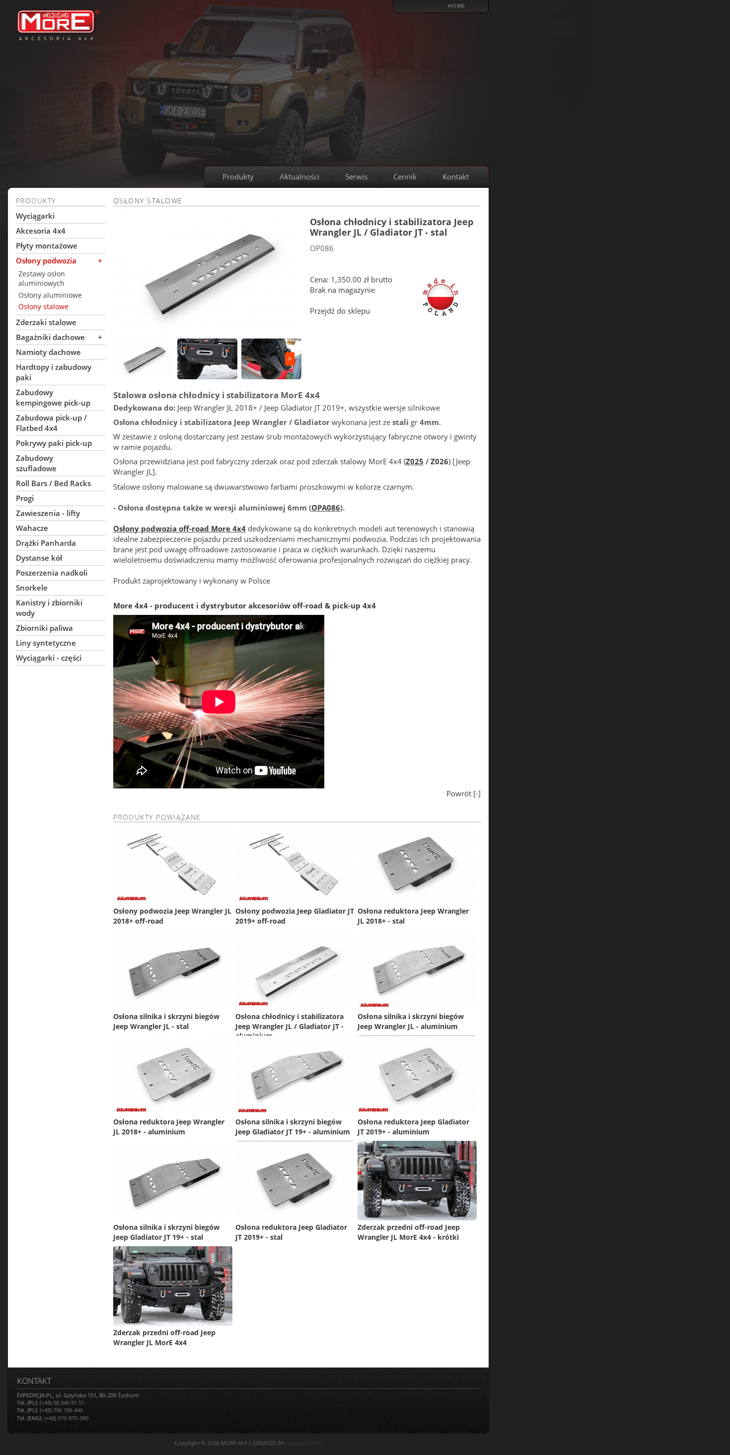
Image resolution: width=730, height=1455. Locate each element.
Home (457, 5)
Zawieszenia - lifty (48, 513)
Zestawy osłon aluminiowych (41, 278)
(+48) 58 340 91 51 (62, 1402)
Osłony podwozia (46, 260)
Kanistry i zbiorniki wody (49, 608)
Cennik (405, 176)
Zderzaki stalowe (46, 322)
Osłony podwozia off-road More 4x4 (179, 528)
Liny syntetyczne (46, 643)
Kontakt (455, 176)
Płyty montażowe (46, 246)
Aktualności (299, 176)
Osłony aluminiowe (50, 295)
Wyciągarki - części (48, 658)
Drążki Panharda (46, 543)
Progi (25, 498)
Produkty (238, 176)
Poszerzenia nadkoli (51, 573)
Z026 (439, 461)
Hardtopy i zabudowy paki (53, 372)
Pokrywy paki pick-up (54, 443)
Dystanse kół (39, 558)
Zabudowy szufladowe (36, 463)
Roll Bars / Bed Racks (53, 483)
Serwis (356, 176)
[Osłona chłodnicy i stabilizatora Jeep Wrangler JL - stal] (207, 272)
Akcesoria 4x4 (41, 231)
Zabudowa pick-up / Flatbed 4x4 (51, 423)
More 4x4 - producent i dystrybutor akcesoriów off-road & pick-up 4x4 (244, 605)
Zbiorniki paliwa (44, 628)
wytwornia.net (304, 1443)
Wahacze (32, 528)
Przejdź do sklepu (340, 311)
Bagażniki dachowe (50, 337)
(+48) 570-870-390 (66, 1418)
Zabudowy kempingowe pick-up (53, 397)
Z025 (415, 461)
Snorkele (32, 588)
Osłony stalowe (43, 306)
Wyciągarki (35, 216)
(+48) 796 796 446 (61, 1410)
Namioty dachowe (48, 352)
